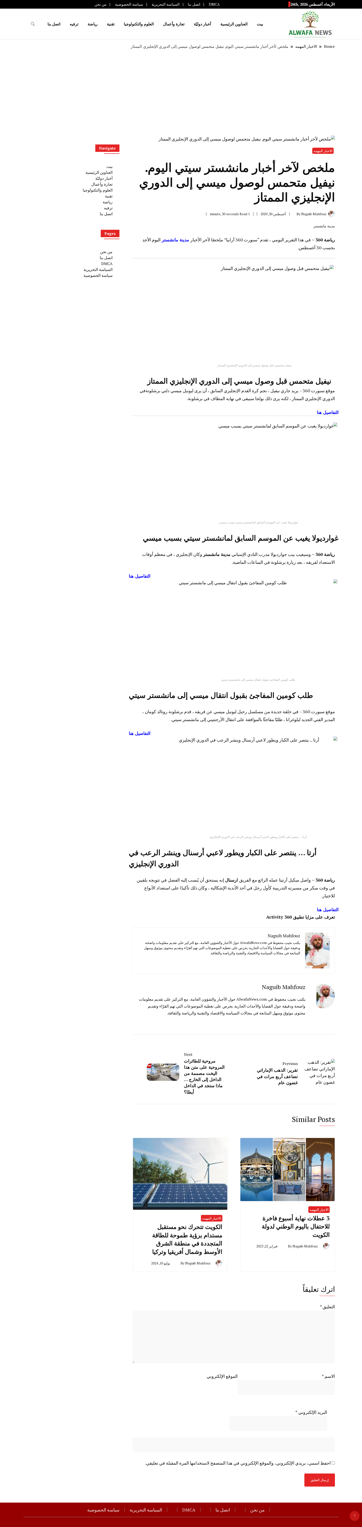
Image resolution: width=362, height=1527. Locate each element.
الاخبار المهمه (319, 1209)
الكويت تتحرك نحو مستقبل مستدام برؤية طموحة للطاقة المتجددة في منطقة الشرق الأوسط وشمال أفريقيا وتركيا (187, 1239)
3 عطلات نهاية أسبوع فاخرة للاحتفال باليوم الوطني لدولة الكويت (296, 1226)
